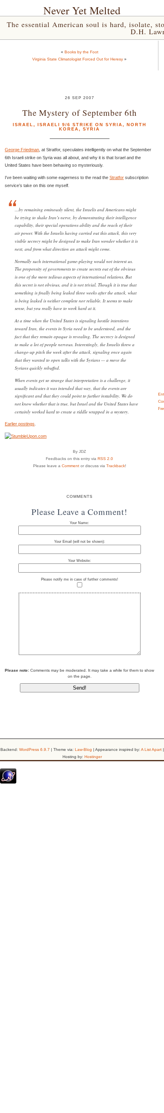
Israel (23, 124)
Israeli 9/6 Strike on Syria (80, 124)
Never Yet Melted (82, 10)
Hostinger (93, 756)
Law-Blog (83, 749)
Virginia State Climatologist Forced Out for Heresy (77, 59)
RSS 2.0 (105, 458)
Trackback (115, 466)
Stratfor (116, 177)
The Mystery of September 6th (79, 112)
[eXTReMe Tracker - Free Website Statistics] (8, 782)
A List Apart (151, 749)
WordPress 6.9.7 (34, 749)
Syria (91, 129)
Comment (70, 466)
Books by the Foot (81, 52)
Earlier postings (20, 423)
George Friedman (22, 149)
